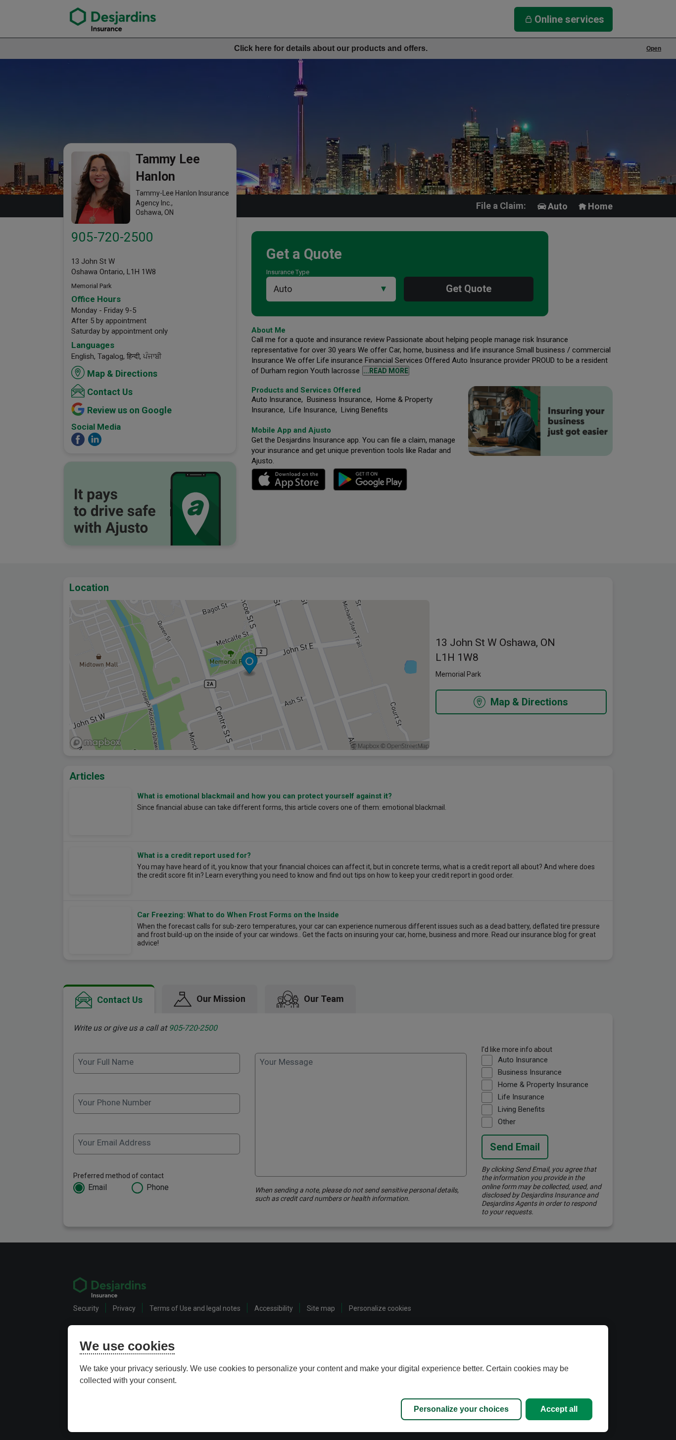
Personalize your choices (461, 1409)
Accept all (559, 1409)
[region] (338, 1378)
